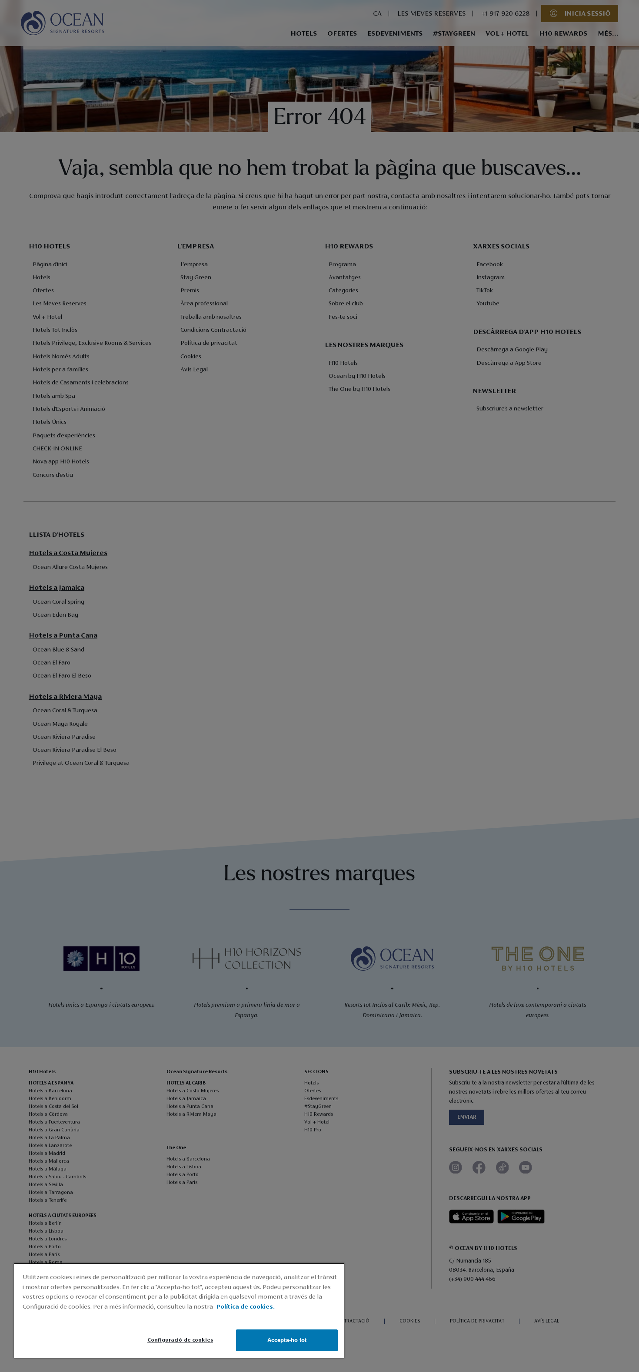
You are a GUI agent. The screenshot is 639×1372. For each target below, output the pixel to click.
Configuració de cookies (180, 1340)
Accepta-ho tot (287, 1340)
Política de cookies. (245, 1307)
